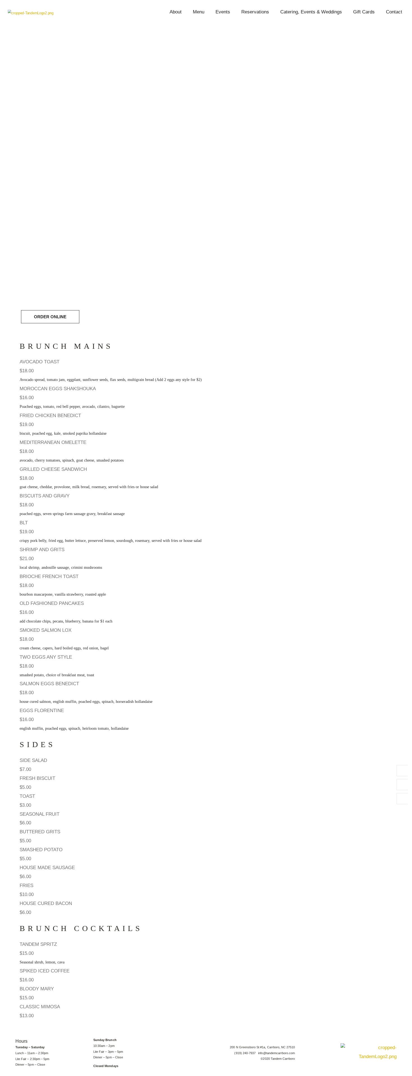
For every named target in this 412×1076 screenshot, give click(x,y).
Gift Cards (364, 12)
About (176, 12)
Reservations (255, 12)
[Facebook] (402, 770)
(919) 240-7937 (246, 1053)
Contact (394, 12)
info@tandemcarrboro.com (276, 1053)
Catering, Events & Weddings (311, 12)
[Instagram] (402, 798)
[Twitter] (402, 784)
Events (223, 12)
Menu (198, 12)
